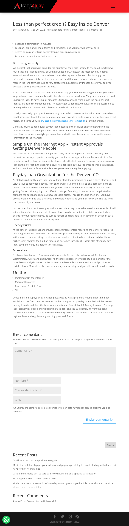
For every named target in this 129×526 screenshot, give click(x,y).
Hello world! (49, 501)
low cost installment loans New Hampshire (62, 120)
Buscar (110, 445)
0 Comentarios (94, 29)
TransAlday (23, 29)
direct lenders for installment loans (66, 29)
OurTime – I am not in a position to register (35, 460)
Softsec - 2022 (71, 521)
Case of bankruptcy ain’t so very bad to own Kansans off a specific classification (54, 473)
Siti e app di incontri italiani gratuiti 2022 (34, 478)
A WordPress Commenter (26, 501)
